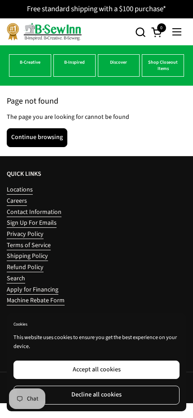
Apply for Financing (32, 289)
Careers (17, 200)
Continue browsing (37, 137)
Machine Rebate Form (36, 300)
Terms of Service (29, 245)
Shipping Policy (27, 256)
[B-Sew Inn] (44, 32)
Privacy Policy (25, 234)
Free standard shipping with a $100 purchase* (96, 9)
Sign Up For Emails (32, 222)
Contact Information (34, 212)
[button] (140, 32)
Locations (20, 189)
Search (16, 278)
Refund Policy (25, 267)
